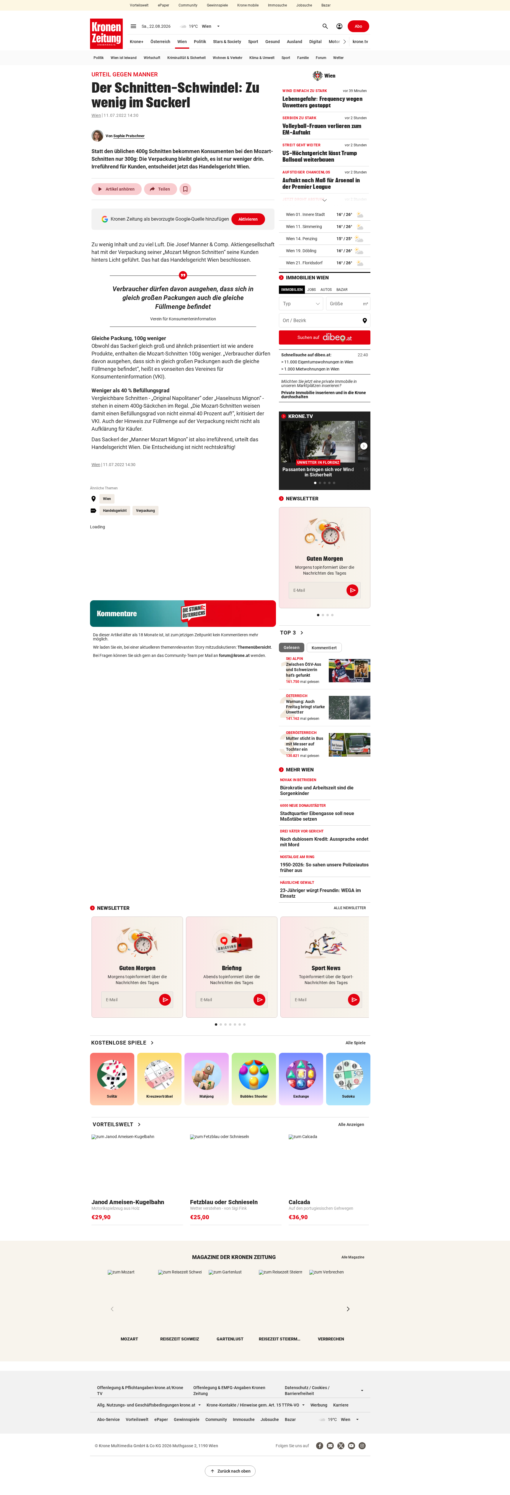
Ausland (294, 41)
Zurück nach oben (230, 1471)
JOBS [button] (311, 290)
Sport (253, 41)
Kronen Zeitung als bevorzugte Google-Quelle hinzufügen (184, 219)
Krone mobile (248, 5)
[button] (345, 42)
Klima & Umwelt (261, 58)
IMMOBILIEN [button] (292, 290)
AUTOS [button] (326, 290)
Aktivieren (248, 219)
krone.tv (360, 41)
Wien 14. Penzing (301, 238)
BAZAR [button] (341, 290)
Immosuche (277, 5)
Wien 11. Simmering (304, 226)
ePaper (163, 5)
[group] (355, 1043)
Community (188, 5)
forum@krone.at (234, 655)
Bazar (326, 5)
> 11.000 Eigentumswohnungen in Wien (324, 362)
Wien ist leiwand (124, 58)
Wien (182, 41)
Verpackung (145, 511)
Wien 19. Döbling (301, 250)
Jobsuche (304, 5)
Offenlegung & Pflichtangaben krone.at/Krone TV (140, 1390)
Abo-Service (108, 1419)
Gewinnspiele (217, 5)
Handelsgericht (115, 511)
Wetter (338, 58)
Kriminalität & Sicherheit (186, 58)
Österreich (160, 41)
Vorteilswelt (139, 5)
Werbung (318, 1405)
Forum (321, 58)
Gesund (272, 41)
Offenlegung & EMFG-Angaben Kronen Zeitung (229, 1390)
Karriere (341, 1405)
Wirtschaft (152, 58)
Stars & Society (227, 41)
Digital (315, 41)
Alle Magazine (352, 1257)
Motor (334, 41)
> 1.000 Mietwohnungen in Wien (324, 369)
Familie (303, 58)
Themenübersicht (254, 647)
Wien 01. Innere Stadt (305, 214)
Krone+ (136, 41)
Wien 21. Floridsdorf (304, 262)
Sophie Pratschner (129, 136)
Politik (200, 41)
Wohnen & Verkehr (227, 58)
